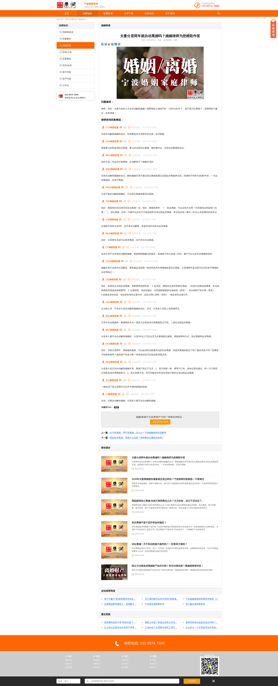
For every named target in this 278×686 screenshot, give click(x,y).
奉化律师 (124, 664)
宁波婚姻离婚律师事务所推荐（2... (202, 599)
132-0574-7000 (210, 6)
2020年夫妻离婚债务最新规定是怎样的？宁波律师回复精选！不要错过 (168, 479)
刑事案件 (66, 38)
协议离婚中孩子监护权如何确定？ (149, 522)
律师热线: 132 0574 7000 (144, 643)
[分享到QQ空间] (106, 44)
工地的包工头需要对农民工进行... (161, 627)
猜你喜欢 (105, 447)
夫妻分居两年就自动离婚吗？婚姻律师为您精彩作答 (160, 36)
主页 (66, 13)
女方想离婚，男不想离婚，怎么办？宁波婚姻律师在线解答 (138, 432)
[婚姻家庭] (160, 72)
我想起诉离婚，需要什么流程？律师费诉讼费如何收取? (136, 437)
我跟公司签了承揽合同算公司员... (161, 622)
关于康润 (170, 13)
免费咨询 (68, 660)
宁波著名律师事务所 (154, 604)
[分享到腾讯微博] (112, 44)
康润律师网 (167, 40)
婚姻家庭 (81, 19)
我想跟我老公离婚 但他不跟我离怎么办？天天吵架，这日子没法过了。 (168, 501)
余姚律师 (124, 660)
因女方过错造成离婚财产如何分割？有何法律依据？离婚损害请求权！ (168, 566)
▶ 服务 (68, 656)
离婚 (116, 407)
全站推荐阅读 (108, 591)
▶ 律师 (96, 656)
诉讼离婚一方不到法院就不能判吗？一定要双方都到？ (159, 544)
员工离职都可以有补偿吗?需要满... (161, 599)
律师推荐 (96, 660)
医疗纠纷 (66, 72)
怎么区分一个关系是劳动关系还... (202, 627)
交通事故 (66, 58)
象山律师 (124, 667)
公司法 (65, 85)
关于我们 (153, 660)
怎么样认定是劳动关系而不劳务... (120, 627)
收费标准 (108, 13)
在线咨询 (135, 127)
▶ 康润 (153, 656)
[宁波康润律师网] (67, 5)
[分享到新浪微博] (109, 44)
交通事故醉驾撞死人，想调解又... (120, 604)
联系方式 (153, 667)
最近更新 (105, 614)
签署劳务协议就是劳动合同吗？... (202, 622)
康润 (67, 19)
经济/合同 (67, 65)
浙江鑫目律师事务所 (195, 604)
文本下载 (128, 13)
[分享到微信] (119, 44)
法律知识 (87, 13)
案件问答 (96, 667)
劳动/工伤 (67, 52)
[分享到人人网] (116, 44)
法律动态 (149, 13)
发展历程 (153, 664)
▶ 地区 (125, 656)
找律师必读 (67, 32)
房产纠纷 (66, 78)
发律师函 (68, 667)
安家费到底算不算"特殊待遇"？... (120, 622)
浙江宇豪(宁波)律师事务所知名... (120, 599)
